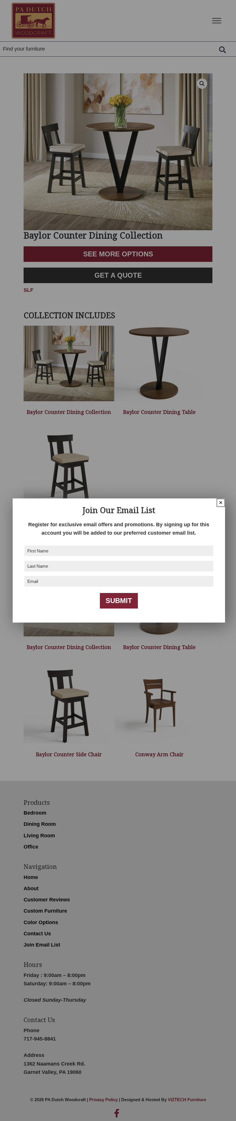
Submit (119, 600)
